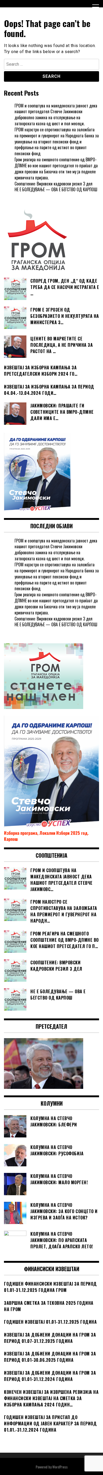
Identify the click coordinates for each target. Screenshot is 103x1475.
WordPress (60, 1466)
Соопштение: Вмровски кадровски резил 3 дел (53, 183)
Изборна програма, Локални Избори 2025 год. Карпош (46, 836)
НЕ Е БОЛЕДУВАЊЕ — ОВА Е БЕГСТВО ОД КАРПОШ (56, 189)
